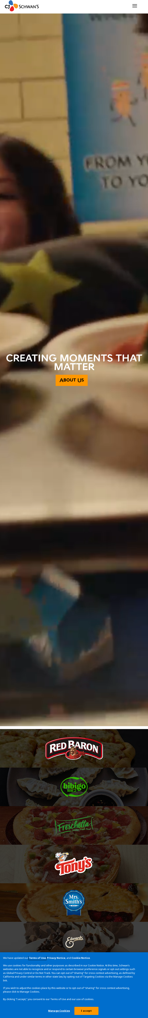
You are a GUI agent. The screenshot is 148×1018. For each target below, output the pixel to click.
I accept (86, 1010)
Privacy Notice (56, 958)
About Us (72, 380)
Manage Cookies (59, 1010)
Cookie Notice (80, 958)
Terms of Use (37, 958)
